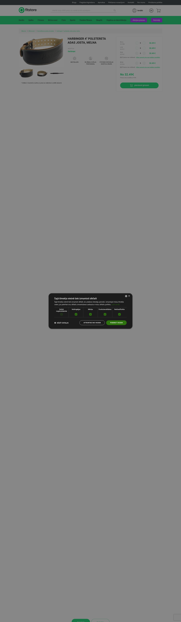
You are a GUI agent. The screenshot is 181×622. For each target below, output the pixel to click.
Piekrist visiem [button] (116, 323)
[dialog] (90, 311)
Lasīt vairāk (115, 304)
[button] (61, 323)
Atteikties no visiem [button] (92, 323)
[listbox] (126, 296)
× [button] (129, 296)
